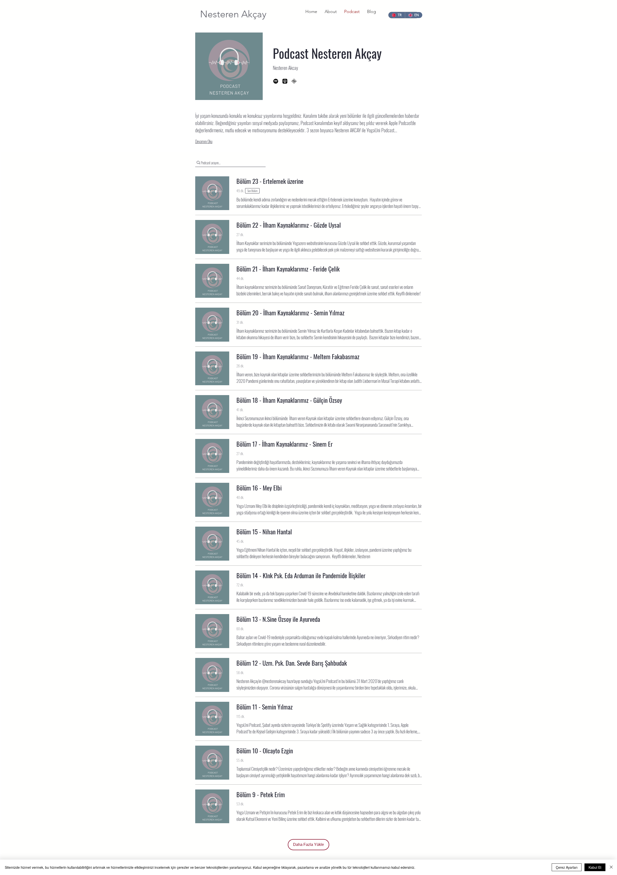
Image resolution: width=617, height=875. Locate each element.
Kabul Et (595, 867)
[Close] (611, 867)
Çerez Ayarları (566, 867)
